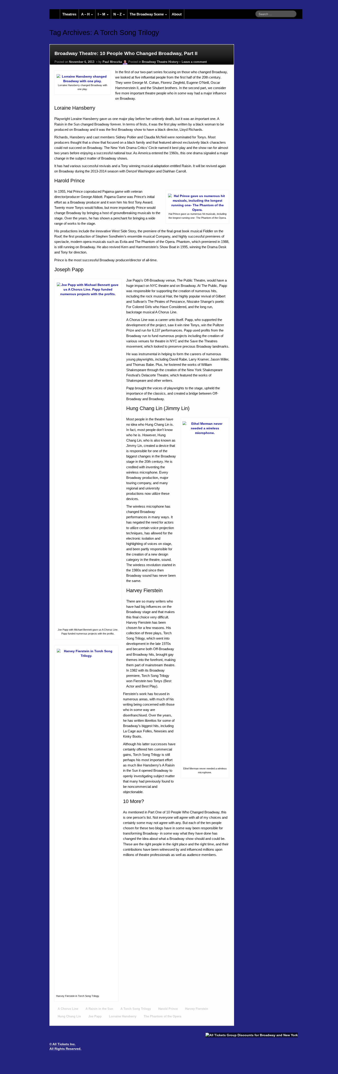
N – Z (118, 14)
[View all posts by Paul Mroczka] (125, 62)
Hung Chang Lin (69, 1016)
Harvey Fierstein (196, 1008)
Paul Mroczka (112, 62)
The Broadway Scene (147, 14)
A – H (86, 14)
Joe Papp (95, 1016)
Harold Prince (168, 1008)
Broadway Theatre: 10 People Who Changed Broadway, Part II (126, 53)
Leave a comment (194, 62)
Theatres (69, 14)
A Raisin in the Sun (99, 1008)
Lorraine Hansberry (122, 1016)
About (177, 14)
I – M (102, 14)
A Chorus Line (68, 1008)
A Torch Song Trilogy (135, 1008)
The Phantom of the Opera (162, 1016)
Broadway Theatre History (160, 62)
